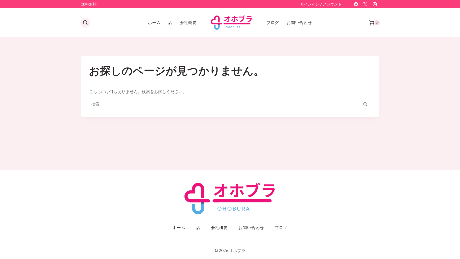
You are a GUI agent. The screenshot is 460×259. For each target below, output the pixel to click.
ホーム (154, 22)
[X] (365, 4)
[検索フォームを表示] (85, 23)
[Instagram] (375, 4)
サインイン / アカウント (321, 4)
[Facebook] (356, 4)
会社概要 (188, 22)
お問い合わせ (299, 22)
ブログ (272, 22)
